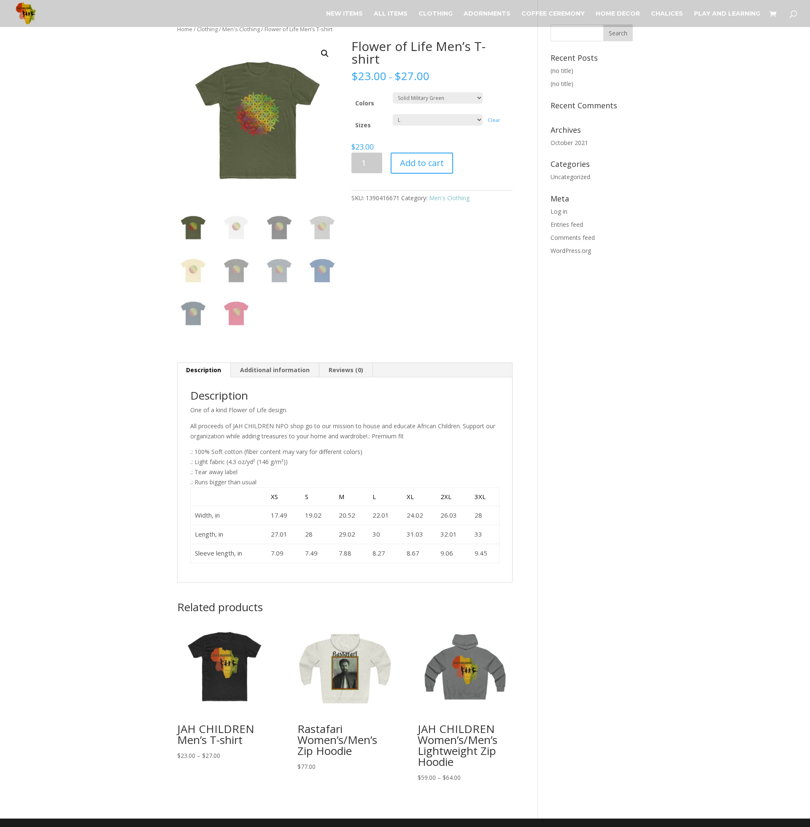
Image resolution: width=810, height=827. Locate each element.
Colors (364, 103)
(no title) (562, 71)
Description (203, 370)
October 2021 (569, 143)
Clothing (435, 14)
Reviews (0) (346, 370)
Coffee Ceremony (553, 14)
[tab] (204, 370)
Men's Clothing (241, 29)
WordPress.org (571, 251)
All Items (391, 14)
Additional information (275, 370)
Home (184, 29)
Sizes (363, 125)
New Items (344, 14)
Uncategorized (570, 177)
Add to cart (422, 163)
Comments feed (573, 238)
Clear (494, 120)
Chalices (667, 14)
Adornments (487, 14)
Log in (559, 211)
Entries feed (567, 224)
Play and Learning (727, 14)
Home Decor (618, 14)
